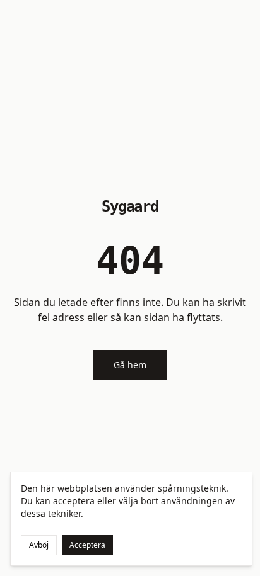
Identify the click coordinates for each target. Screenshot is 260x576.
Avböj (39, 544)
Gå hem (130, 365)
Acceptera (87, 544)
